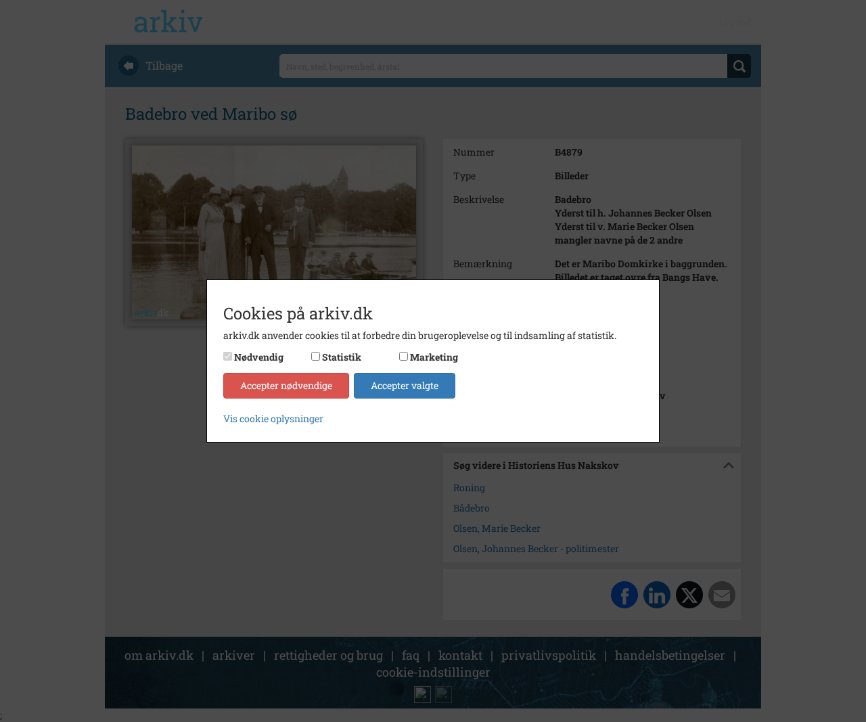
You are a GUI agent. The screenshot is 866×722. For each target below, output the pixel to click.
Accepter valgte (404, 385)
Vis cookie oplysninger (273, 418)
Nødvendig (258, 357)
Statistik (341, 357)
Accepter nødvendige (286, 385)
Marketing (434, 357)
